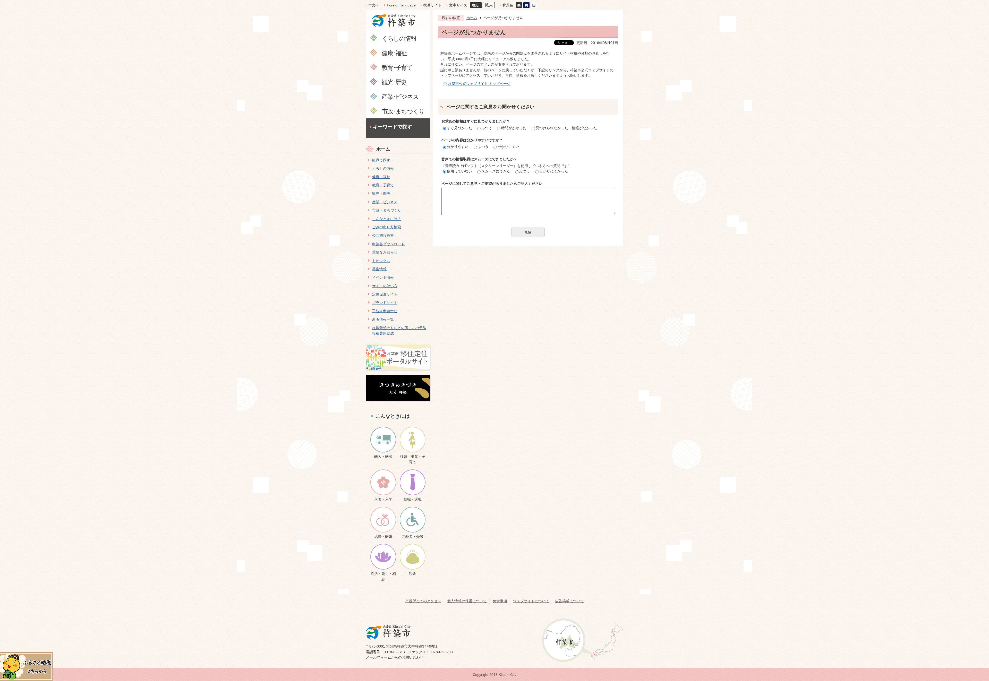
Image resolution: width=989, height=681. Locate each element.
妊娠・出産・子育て (412, 459)
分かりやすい (457, 147)
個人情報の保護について (467, 601)
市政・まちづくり (386, 210)
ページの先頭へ (975, 644)
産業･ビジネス (400, 96)
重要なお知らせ (384, 252)
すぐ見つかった (459, 128)
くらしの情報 (399, 38)
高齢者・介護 (412, 537)
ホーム (383, 149)
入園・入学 (383, 499)
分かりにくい (508, 147)
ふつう (486, 128)
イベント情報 (383, 277)
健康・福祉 (381, 177)
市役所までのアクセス (423, 601)
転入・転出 (383, 457)
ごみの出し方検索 (386, 227)
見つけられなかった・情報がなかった (566, 128)
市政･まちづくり (403, 111)
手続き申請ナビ (384, 311)
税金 (412, 574)
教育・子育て (383, 185)
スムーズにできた (495, 171)
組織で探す (381, 160)
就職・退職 (413, 499)
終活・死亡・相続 (383, 576)
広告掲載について (569, 601)
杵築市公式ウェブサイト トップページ (479, 84)
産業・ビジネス (384, 202)
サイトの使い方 (384, 286)
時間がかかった (513, 128)
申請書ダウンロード (388, 244)
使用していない (459, 171)
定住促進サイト (384, 294)
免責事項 (500, 601)
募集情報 (379, 269)
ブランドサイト (384, 303)
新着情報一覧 (383, 319)
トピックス (381, 261)
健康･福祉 (394, 53)
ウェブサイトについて (531, 601)
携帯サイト (432, 5)
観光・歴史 (381, 193)
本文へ (373, 5)
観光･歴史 (394, 82)
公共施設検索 (383, 235)
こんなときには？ (386, 219)
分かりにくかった (553, 171)
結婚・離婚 (383, 537)
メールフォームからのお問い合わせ (394, 657)
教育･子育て (397, 67)
